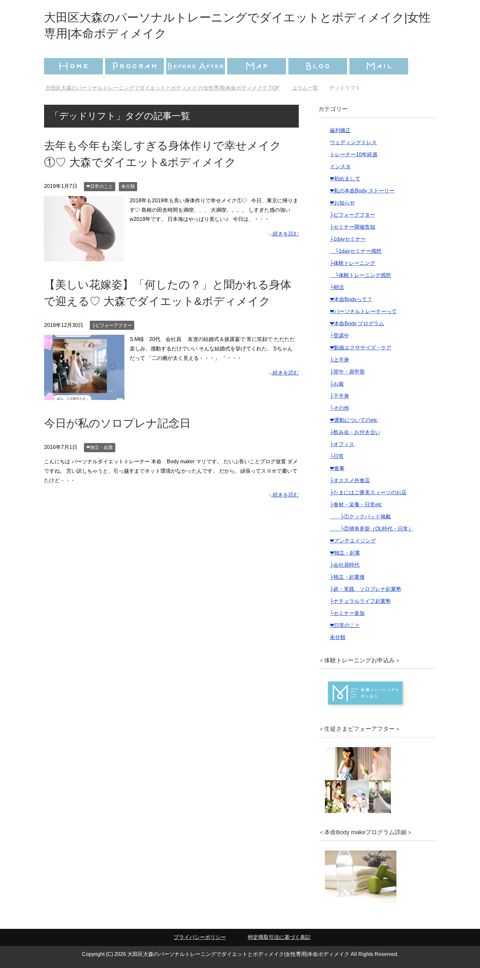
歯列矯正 (340, 130)
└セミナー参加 (347, 613)
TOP (162, 88)
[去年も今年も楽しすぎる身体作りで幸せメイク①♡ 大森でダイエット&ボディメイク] (84, 256)
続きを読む (286, 234)
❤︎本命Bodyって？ (351, 299)
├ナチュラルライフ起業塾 (360, 601)
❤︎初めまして (345, 178)
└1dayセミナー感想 (355, 251)
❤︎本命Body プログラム (357, 323)
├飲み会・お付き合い (355, 432)
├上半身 (339, 359)
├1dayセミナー (348, 239)
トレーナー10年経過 (353, 154)
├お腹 (337, 384)
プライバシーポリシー (200, 937)
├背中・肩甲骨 (347, 372)
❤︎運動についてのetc (353, 420)
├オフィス (342, 444)
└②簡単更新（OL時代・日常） (371, 528)
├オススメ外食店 (350, 480)
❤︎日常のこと (99, 186)
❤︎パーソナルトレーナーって (363, 311)
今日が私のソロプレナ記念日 (117, 423)
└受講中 (339, 335)
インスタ (340, 166)
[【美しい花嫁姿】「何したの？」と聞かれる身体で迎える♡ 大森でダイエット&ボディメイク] (84, 395)
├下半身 (339, 396)
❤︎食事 (337, 468)
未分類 (128, 186)
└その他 (339, 408)
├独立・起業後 (347, 577)
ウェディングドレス (353, 142)
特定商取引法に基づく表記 (279, 937)
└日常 (337, 456)
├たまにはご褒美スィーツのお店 (368, 492)
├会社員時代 (345, 565)
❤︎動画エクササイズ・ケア (361, 347)
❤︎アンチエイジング (353, 541)
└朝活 (337, 287)
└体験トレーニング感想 (360, 275)
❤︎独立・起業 (99, 447)
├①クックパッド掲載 (360, 516)
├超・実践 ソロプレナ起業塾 (365, 589)
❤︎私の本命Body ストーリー (362, 190)
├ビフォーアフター (112, 325)
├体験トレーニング (352, 263)
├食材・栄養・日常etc (356, 504)
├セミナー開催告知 (352, 227)
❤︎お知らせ (342, 203)
